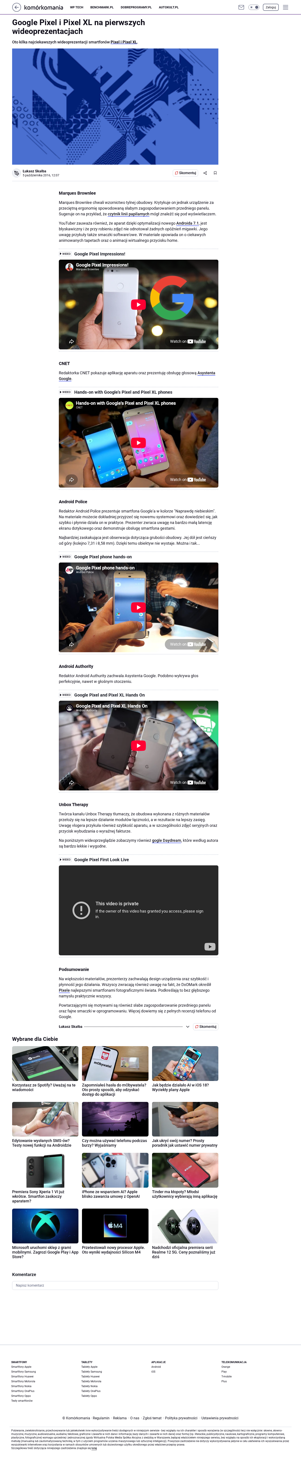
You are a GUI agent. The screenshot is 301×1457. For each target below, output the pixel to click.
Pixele (64, 990)
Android (156, 1366)
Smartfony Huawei (22, 1376)
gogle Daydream (166, 840)
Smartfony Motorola (23, 1381)
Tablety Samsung (91, 1371)
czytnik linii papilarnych (128, 214)
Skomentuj (187, 173)
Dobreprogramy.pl (136, 7)
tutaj (94, 1448)
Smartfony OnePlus (22, 1391)
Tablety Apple (89, 1366)
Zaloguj (271, 7)
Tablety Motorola (91, 1381)
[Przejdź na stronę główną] (16, 10)
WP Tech (76, 7)
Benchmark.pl (102, 7)
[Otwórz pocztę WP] (241, 7)
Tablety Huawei (90, 1376)
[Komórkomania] (47, 7)
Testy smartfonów (22, 1400)
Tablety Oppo (89, 1395)
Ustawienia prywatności (219, 1418)
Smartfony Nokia (21, 1386)
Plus (224, 1381)
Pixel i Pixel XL (124, 42)
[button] (253, 7)
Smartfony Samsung (23, 1371)
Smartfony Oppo (21, 1395)
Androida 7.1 (187, 223)
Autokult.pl (169, 7)
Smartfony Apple (21, 1366)
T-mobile (226, 1376)
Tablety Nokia (89, 1386)
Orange (225, 1366)
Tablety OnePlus (90, 1391)
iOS (153, 1371)
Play (224, 1371)
